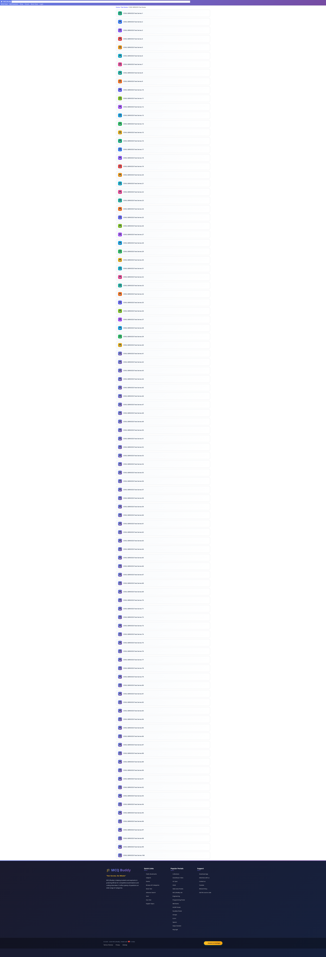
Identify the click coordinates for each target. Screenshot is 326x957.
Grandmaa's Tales (178, 878)
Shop (21, 4)
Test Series (124, 7)
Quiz (147, 896)
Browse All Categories (152, 885)
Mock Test (149, 889)
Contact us (202, 881)
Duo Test (148, 900)
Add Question (13, 4)
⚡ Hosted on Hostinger (213, 943)
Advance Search (151, 892)
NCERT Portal (176, 907)
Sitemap (125, 945)
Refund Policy (203, 889)
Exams (148, 881)
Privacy (118, 945)
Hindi (174, 885)
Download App (203, 874)
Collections (176, 874)
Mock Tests (34, 4)
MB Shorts (176, 903)
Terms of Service (108, 945)
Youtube (201, 885)
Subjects (148, 878)
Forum (27, 4)
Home (118, 7)
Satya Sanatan (177, 926)
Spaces (175, 922)
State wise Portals (178, 889)
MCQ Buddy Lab (177, 892)
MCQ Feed (4, 4)
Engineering (176, 896)
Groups (175, 914)
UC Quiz (175, 881)
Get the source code (205, 892)
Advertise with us (204, 878)
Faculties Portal (177, 911)
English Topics (150, 903)
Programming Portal (179, 900)
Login (41, 4)
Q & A (174, 918)
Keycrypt (175, 929)
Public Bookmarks (151, 874)
